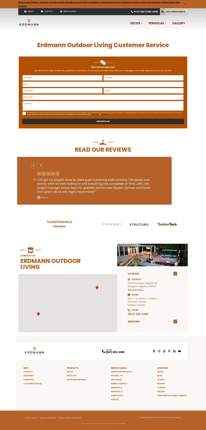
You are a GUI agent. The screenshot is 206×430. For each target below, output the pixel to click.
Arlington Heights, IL (121, 371)
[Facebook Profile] (154, 351)
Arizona (134, 321)
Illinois (133, 274)
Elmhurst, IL (117, 391)
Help (26, 368)
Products (72, 368)
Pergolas (156, 23)
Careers (161, 387)
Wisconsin (116, 379)
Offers (160, 379)
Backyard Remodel (76, 379)
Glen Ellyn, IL (117, 395)
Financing (29, 379)
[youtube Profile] (179, 351)
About (30, 11)
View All (115, 399)
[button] (97, 288)
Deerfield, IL (116, 387)
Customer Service (33, 383)
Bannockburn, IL (119, 383)
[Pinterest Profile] (169, 351)
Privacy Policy (31, 418)
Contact (48, 11)
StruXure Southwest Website (172, 395)
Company (162, 368)
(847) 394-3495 (138, 314)
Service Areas (69, 11)
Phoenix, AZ (116, 375)
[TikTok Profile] (164, 351)
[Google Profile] (174, 351)
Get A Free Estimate (175, 11)
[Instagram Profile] (159, 351)
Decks (135, 23)
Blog (159, 375)
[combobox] (62, 90)
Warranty (29, 375)
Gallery (178, 23)
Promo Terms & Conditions (70, 418)
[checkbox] (24, 113)
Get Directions (135, 289)
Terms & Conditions (48, 418)
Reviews (161, 383)
